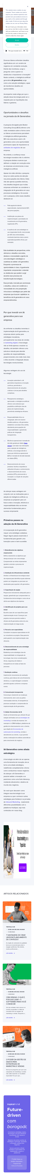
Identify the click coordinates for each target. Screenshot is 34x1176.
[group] (17, 51)
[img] (24, 51)
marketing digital (11, 343)
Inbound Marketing (13, 802)
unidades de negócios (12, 148)
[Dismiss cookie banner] (27, 7)
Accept (17, 40)
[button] (6, 51)
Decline (17, 45)
